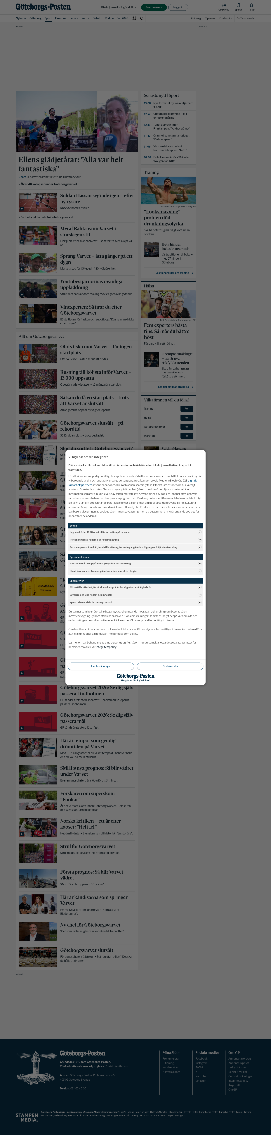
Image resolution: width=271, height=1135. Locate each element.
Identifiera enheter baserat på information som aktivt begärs (103, 570)
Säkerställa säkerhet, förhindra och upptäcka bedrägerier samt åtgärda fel (111, 587)
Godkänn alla (170, 666)
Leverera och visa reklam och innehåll (91, 594)
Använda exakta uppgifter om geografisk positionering (100, 563)
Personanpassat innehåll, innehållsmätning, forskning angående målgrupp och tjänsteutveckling (123, 547)
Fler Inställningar (101, 666)
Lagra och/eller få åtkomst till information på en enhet (100, 532)
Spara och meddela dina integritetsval (91, 602)
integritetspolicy (106, 647)
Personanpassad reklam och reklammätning (94, 539)
